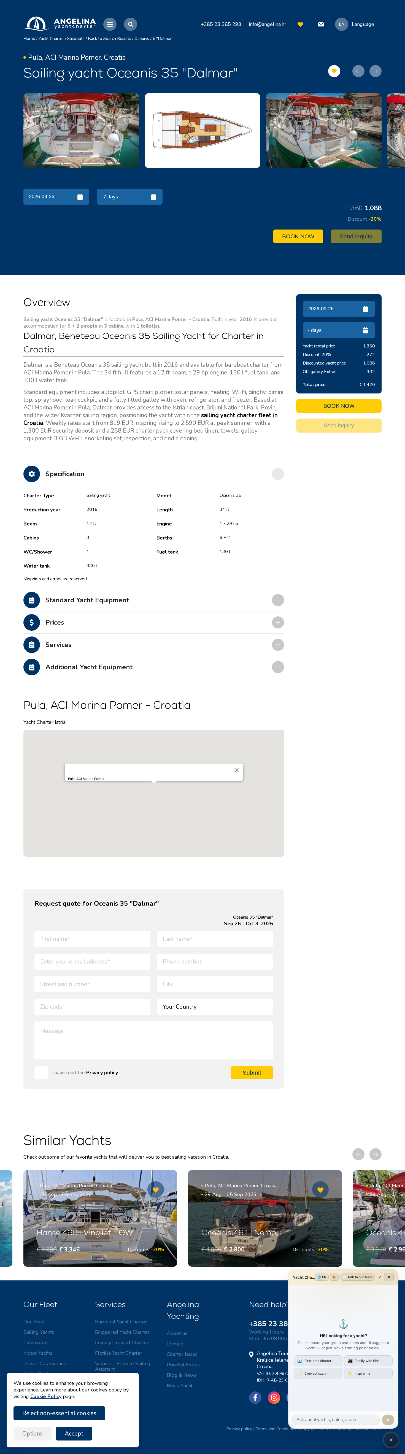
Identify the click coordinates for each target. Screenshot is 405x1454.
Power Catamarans (44, 1363)
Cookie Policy (45, 1396)
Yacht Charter (51, 38)
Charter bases (182, 1354)
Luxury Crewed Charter (121, 1342)
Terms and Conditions (276, 1429)
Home (29, 38)
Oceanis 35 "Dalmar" (153, 38)
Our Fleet (34, 1321)
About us (177, 1333)
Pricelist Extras (183, 1364)
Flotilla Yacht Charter (118, 1353)
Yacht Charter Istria (44, 722)
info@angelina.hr (267, 24)
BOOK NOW (298, 236)
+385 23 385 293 (278, 1324)
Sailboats (76, 38)
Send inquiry (356, 236)
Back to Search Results (109, 38)
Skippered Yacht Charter (122, 1332)
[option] (81, 130)
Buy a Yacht (180, 1385)
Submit (252, 1072)
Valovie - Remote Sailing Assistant (122, 1366)
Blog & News (181, 1375)
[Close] (236, 770)
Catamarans (36, 1342)
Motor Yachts (37, 1353)
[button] (154, 788)
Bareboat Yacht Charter (121, 1321)
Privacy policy (102, 1072)
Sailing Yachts (38, 1332)
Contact (175, 1344)
